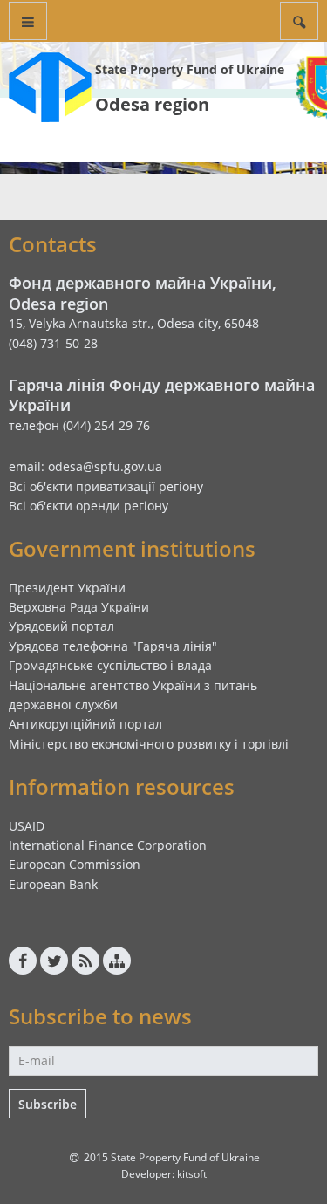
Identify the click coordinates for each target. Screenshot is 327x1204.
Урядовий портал (61, 626)
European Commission (74, 864)
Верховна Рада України (79, 607)
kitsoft (192, 1173)
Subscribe (47, 1104)
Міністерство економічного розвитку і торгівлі (149, 743)
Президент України (67, 587)
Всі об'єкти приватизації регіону (106, 486)
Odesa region (152, 104)
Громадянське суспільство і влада (110, 665)
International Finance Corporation (108, 845)
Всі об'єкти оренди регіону (88, 505)
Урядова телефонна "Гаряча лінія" (113, 646)
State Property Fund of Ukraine (189, 69)
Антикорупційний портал (85, 723)
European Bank (53, 884)
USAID (26, 825)
